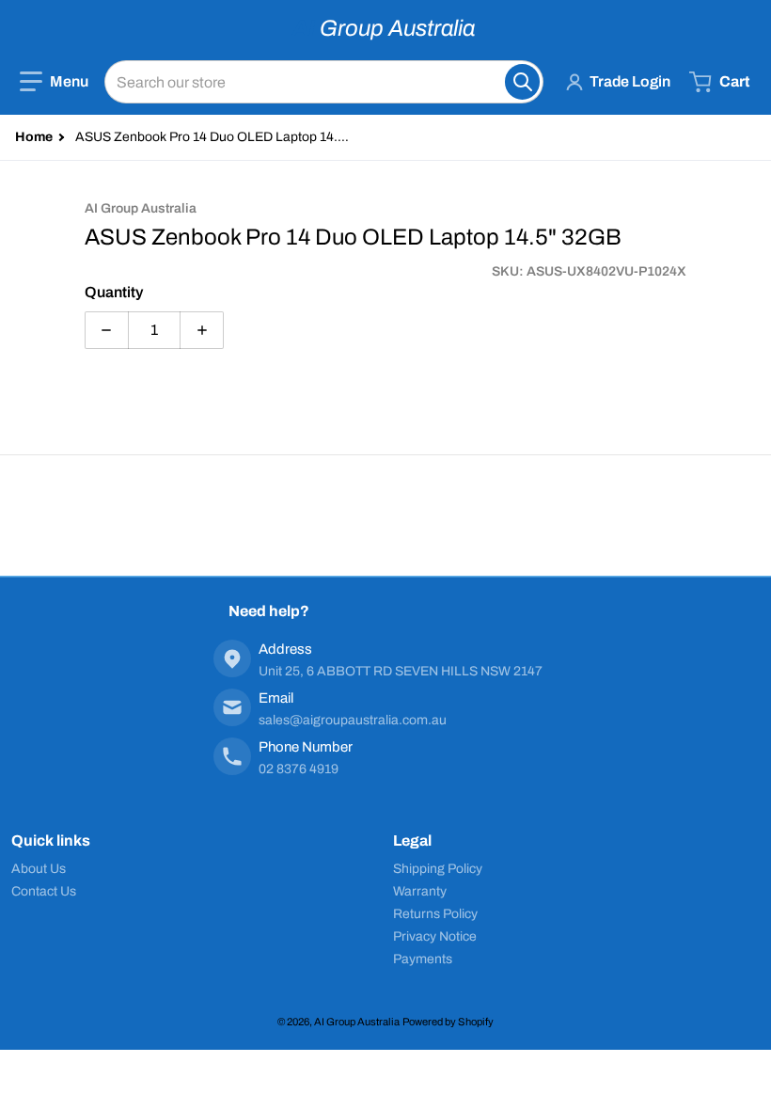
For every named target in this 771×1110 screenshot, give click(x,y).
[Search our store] (522, 82)
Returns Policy (435, 914)
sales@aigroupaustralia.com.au (353, 720)
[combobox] (323, 81)
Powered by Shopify (448, 1021)
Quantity (114, 292)
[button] (54, 82)
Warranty (420, 891)
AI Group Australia (357, 1021)
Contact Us (43, 891)
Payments (422, 959)
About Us (38, 869)
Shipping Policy (437, 869)
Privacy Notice (435, 936)
